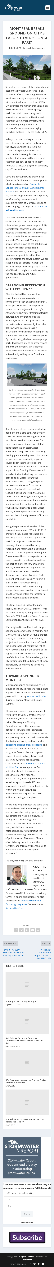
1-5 (10, 1200)
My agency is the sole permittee (21, 1193)
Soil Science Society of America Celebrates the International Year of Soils (24, 1040)
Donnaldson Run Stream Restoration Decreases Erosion (25, 1120)
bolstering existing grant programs (24, 744)
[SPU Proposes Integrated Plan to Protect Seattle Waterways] (27, 1063)
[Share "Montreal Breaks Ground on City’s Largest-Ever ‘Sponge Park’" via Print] (38, 930)
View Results (27, 1222)
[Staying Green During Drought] (27, 985)
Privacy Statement (18, 1264)
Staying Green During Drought (21, 1001)
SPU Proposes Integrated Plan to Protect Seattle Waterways (26, 1081)
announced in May (36, 696)
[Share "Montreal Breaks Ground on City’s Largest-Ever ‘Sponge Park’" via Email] (32, 930)
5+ (10, 1206)
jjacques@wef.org (15, 908)
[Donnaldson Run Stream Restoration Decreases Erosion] (27, 1102)
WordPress (27, 1259)
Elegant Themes (26, 1256)
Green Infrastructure (34, 48)
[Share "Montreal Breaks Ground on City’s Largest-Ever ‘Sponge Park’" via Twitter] (21, 930)
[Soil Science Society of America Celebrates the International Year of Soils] (27, 1021)
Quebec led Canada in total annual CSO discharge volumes (25, 188)
